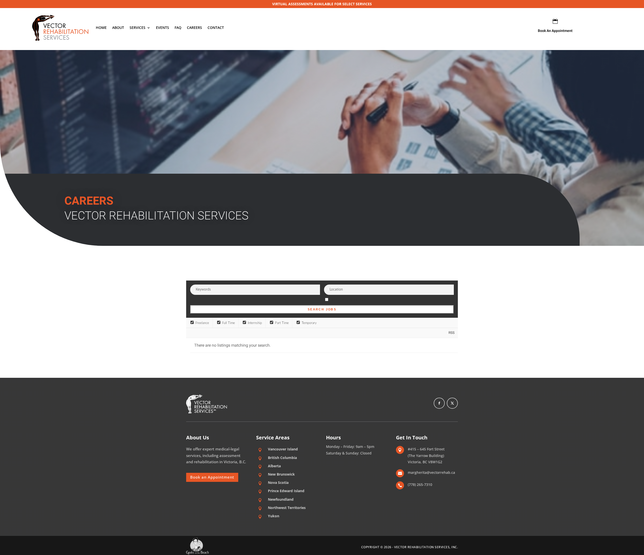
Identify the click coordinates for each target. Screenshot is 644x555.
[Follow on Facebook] (439, 403)
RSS (452, 332)
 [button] (555, 21)
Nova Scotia (278, 482)
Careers (194, 27)
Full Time (228, 323)
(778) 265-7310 (420, 484)
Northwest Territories (287, 507)
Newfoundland (281, 499)
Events (162, 27)
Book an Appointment (212, 477)
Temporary (309, 323)
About (118, 27)
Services (137, 27)
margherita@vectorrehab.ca (431, 472)
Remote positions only (350, 300)
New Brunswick (281, 474)
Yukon (273, 516)
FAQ (178, 27)
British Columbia (282, 457)
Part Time (281, 323)
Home (101, 27)
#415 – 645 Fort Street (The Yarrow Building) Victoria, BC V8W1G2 (426, 455)
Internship (254, 323)
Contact (216, 27)
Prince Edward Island (286, 490)
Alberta (274, 466)
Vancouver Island (283, 449)
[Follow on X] (452, 403)
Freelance (201, 323)
